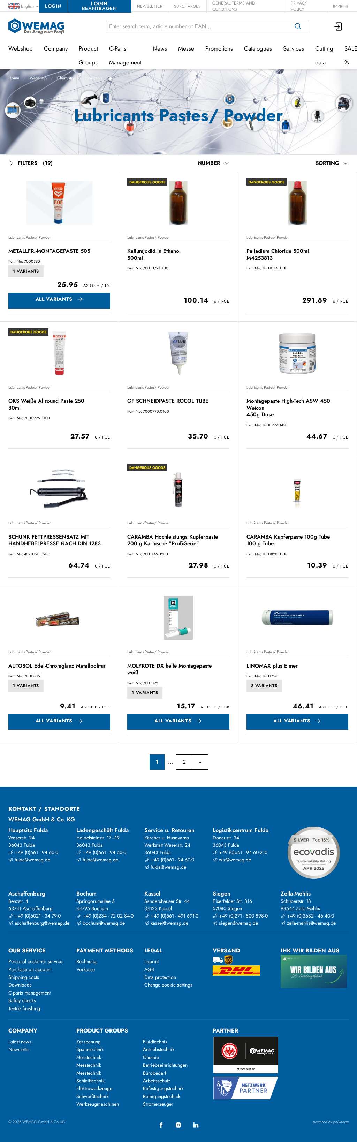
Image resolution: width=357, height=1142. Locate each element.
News (160, 48)
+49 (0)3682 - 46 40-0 (310, 915)
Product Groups (88, 55)
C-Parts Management (125, 55)
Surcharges (187, 6)
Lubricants (93, 78)
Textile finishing (24, 1008)
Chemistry (65, 78)
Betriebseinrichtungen (165, 1064)
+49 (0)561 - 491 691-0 (173, 915)
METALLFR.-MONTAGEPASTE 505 (49, 251)
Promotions (219, 48)
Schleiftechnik (90, 1080)
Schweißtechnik (92, 1096)
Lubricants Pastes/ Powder (29, 237)
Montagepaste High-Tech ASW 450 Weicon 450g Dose (288, 407)
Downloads (20, 984)
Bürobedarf (154, 1072)
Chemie (151, 1057)
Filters (35, 163)
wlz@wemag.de (234, 859)
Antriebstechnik (158, 1049)
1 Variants (26, 271)
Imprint (341, 6)
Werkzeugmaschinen (97, 1104)
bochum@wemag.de (103, 923)
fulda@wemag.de (31, 859)
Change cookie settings (168, 984)
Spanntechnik (90, 1049)
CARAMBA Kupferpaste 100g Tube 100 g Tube (288, 540)
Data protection (160, 977)
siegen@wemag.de (238, 923)
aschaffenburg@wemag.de (41, 923)
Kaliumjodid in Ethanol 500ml (154, 254)
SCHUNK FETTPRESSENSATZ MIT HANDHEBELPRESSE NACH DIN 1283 (54, 540)
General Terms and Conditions (233, 6)
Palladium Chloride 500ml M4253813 (277, 254)
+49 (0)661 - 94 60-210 (242, 852)
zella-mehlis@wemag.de (311, 923)
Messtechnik (88, 1057)
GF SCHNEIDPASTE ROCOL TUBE (167, 401)
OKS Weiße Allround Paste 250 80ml (46, 404)
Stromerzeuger (158, 1104)
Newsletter (149, 6)
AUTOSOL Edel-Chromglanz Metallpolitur (57, 666)
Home (13, 78)
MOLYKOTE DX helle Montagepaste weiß (169, 669)
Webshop (38, 78)
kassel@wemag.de (168, 923)
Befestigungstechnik (163, 1088)
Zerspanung (88, 1041)
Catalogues (258, 48)
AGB (149, 969)
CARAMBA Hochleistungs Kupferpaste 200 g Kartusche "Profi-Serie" (172, 540)
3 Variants (264, 686)
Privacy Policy (299, 6)
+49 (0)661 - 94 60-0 (35, 852)
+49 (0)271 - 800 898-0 (243, 915)
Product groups (102, 1031)
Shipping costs (23, 977)
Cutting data (324, 55)
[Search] (298, 26)
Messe (186, 48)
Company (56, 48)
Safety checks (22, 1000)
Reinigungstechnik (161, 1096)
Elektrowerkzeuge (94, 1088)
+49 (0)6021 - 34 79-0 (37, 915)
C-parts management (29, 992)
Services (293, 48)
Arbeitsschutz (156, 1080)
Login (53, 5)
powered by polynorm (331, 1122)
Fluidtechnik (155, 1041)
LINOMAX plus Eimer (272, 666)
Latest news (19, 1041)
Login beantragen (99, 6)
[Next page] (200, 762)
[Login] (338, 26)
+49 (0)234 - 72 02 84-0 (107, 915)
